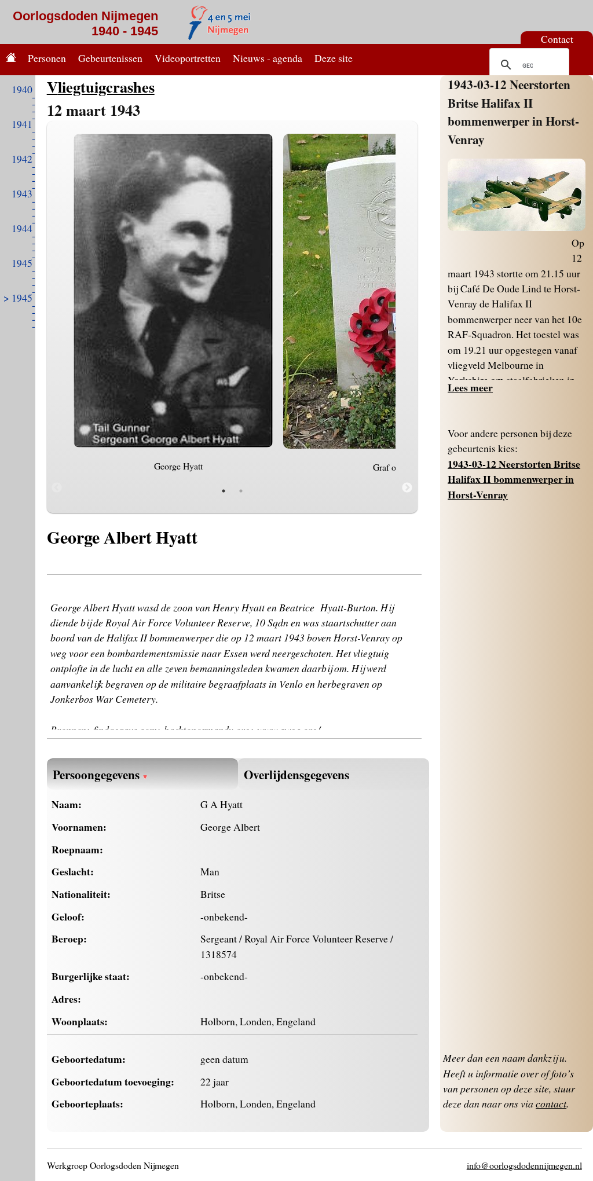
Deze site (333, 58)
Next (407, 488)
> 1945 (17, 298)
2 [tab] (241, 491)
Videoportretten (188, 58)
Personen (47, 58)
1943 (22, 193)
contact (551, 1103)
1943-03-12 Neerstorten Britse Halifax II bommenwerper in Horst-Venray (513, 111)
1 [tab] (223, 491)
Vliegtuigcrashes (101, 86)
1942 (22, 159)
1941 (22, 124)
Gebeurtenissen (110, 58)
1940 (22, 89)
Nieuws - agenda (267, 58)
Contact (557, 39)
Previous (57, 488)
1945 (22, 263)
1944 (22, 228)
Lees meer (470, 387)
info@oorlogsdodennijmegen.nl (524, 1165)
